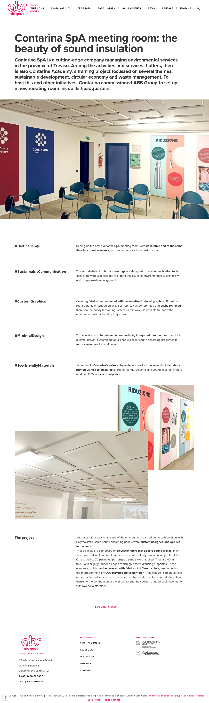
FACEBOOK (86, 649)
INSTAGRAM (87, 656)
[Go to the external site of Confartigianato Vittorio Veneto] (148, 654)
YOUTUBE (85, 670)
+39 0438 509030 (32, 676)
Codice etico (94, 699)
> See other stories (105, 606)
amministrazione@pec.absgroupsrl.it (167, 695)
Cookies (200, 695)
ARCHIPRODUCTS (90, 643)
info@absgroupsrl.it (33, 681)
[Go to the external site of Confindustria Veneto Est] (148, 647)
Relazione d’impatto (112, 699)
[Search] (198, 8)
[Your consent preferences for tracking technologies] (6, 697)
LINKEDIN (85, 663)
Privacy (190, 695)
